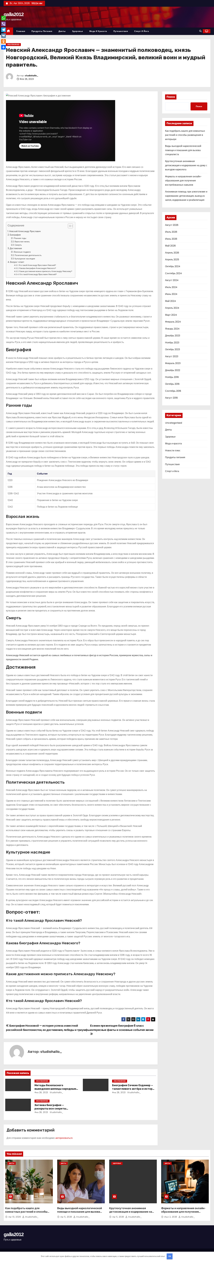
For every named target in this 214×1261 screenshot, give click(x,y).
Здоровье (77, 31)
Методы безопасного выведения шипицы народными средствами (56, 1089)
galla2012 (14, 14)
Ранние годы (20, 238)
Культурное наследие (25, 258)
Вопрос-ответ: (17, 262)
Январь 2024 (172, 328)
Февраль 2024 (173, 321)
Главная (20, 31)
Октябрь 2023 (172, 349)
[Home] (8, 31)
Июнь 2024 (171, 294)
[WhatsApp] (3, 18)
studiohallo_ (31, 75)
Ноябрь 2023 (172, 342)
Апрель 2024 (172, 308)
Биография (15, 234)
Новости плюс (172, 450)
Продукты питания (41, 31)
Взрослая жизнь (22, 241)
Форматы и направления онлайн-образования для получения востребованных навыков (183, 180)
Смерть (18, 244)
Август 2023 (171, 356)
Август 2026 (171, 225)
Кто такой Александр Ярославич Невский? (37, 265)
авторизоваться (63, 1138)
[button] (200, 31)
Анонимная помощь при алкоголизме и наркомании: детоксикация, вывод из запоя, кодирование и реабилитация (186, 196)
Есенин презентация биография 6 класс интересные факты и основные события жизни (121, 1028)
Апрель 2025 (172, 259)
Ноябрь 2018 (172, 377)
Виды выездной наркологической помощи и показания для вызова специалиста (183, 150)
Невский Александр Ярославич (25, 231)
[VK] (3, 35)
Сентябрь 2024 (173, 273)
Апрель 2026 (172, 252)
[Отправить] (3, 47)
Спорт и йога (141, 31)
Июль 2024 (171, 287)
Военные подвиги (22, 251)
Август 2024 (171, 280)
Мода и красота (98, 31)
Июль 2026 (171, 232)
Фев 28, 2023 (41, 1092)
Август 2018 (171, 397)
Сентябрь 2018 (173, 391)
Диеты (62, 31)
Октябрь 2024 (172, 266)
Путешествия (120, 31)
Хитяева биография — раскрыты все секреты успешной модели (50, 1109)
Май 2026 (170, 245)
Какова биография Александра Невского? (37, 268)
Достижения (16, 248)
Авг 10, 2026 (15, 1216)
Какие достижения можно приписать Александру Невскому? (45, 271)
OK (169, 1256)
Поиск (171, 96)
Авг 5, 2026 (66, 1216)
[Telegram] (3, 30)
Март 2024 (171, 315)
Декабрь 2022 (172, 370)
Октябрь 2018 (172, 384)
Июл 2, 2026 (171, 1216)
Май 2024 (170, 301)
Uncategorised (13, 44)
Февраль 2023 (173, 363)
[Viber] (3, 24)
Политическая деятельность (28, 255)
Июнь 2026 (171, 239)
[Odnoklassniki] (3, 41)
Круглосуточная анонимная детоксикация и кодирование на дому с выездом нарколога (186, 165)
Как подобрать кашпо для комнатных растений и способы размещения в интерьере (185, 135)
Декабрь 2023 (172, 335)
